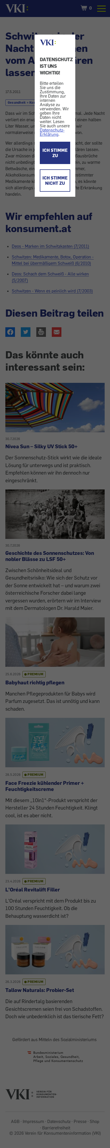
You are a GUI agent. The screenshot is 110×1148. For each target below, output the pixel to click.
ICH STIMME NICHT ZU (55, 180)
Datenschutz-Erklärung (52, 132)
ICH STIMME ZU (55, 153)
